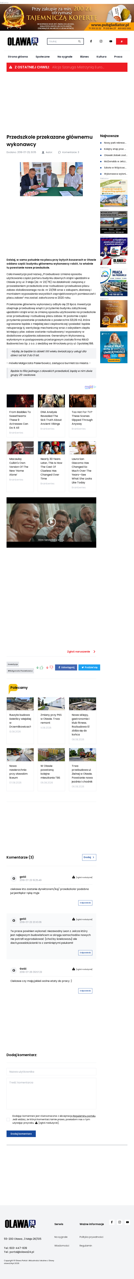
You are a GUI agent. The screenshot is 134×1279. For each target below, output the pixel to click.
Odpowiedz (85, 902)
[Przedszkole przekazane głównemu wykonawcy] (51, 179)
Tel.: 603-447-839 (15, 1248)
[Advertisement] (67, 102)
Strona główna (18, 57)
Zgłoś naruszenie (79, 651)
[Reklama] (67, 17)
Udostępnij (68, 667)
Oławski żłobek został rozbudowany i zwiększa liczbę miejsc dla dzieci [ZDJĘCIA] (115, 155)
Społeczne (43, 57)
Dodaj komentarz (21, 1133)
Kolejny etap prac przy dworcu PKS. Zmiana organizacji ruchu (115, 149)
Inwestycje (13, 664)
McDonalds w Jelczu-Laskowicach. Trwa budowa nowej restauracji (115, 161)
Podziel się (91, 667)
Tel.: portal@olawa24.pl (19, 1252)
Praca (118, 57)
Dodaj (87, 857)
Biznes (84, 57)
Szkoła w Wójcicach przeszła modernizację (115, 167)
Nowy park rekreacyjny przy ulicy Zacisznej (115, 142)
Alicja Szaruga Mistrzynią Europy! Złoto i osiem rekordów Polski (78, 67)
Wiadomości (61, 1245)
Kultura (101, 57)
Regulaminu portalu (84, 1116)
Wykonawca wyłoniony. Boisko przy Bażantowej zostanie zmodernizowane (115, 173)
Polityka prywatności (91, 1237)
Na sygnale (65, 57)
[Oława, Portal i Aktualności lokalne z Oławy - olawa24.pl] (23, 41)
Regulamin (86, 1245)
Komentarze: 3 (70, 152)
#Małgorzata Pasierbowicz (20, 671)
